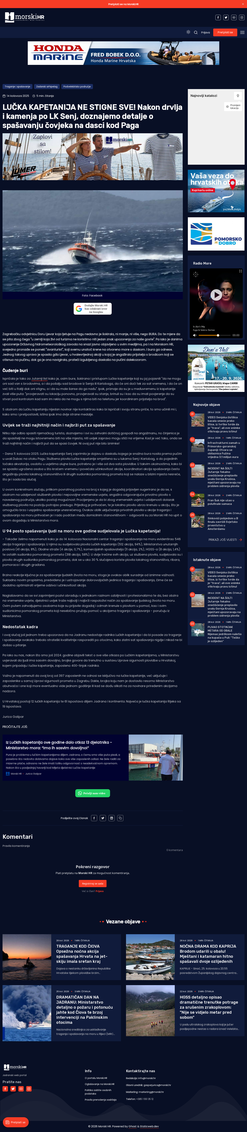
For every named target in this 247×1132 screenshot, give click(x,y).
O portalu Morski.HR (96, 1078)
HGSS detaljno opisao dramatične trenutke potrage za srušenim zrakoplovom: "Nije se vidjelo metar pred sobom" (209, 1007)
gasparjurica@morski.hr (157, 1085)
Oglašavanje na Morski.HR (99, 1084)
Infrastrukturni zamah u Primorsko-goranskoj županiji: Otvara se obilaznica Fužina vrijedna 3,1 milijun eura (224, 450)
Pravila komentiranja (16, 846)
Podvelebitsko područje (77, 86)
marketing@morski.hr (151, 1092)
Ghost (133, 1126)
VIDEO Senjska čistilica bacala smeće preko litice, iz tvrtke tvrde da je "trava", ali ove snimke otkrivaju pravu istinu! (224, 424)
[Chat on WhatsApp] (92, 793)
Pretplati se (225, 32)
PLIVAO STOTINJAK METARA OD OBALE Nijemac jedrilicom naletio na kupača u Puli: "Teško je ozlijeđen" (225, 634)
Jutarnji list (39, 378)
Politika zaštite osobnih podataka (98, 1091)
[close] (243, 4)
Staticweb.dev (149, 1126)
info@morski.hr (147, 1078)
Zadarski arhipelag (46, 86)
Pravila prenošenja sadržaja (100, 1099)
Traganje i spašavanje (17, 86)
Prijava (205, 32)
